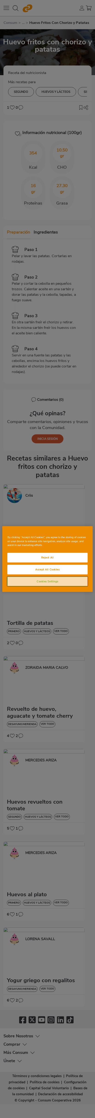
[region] (47, 559)
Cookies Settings (47, 581)
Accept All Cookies (47, 569)
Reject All (47, 557)
